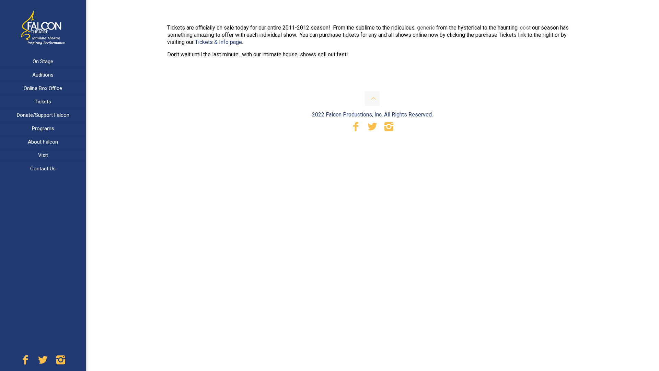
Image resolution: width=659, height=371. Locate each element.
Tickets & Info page (218, 42)
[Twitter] (43, 362)
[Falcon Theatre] (43, 27)
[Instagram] (61, 362)
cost (525, 27)
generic (426, 27)
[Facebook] (25, 362)
